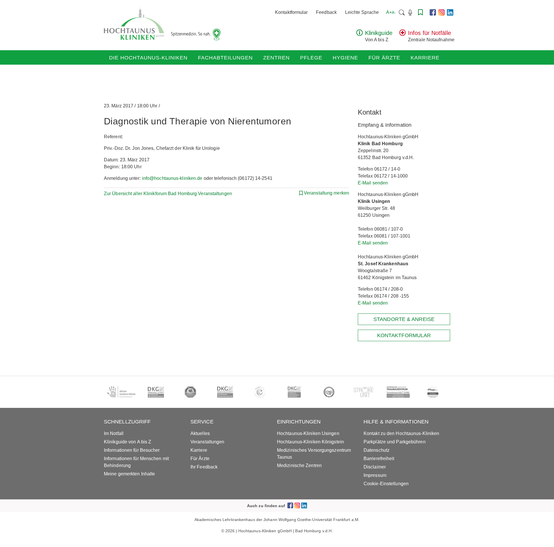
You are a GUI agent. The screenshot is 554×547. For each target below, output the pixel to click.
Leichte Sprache (362, 12)
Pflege (311, 58)
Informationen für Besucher (132, 450)
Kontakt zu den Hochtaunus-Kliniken (401, 433)
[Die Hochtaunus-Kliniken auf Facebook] (433, 12)
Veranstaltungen (207, 441)
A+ (391, 12)
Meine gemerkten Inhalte (129, 473)
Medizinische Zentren (299, 465)
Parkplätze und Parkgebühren (395, 441)
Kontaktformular (291, 12)
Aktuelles (200, 433)
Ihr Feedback (204, 466)
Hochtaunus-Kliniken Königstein (310, 441)
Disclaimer (375, 466)
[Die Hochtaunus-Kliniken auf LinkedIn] (450, 12)
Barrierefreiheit (379, 458)
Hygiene (345, 58)
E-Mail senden (373, 182)
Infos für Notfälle (429, 33)
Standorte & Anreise (404, 319)
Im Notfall (113, 433)
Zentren (276, 58)
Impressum (375, 475)
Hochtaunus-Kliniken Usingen (308, 433)
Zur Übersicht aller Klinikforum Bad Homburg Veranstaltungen (168, 193)
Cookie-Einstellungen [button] (386, 483)
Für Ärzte (384, 58)
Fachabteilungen (225, 58)
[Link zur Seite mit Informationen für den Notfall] (402, 34)
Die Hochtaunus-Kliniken (148, 58)
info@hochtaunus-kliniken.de (172, 178)
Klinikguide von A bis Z (127, 441)
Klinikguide (378, 33)
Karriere (425, 58)
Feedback (326, 12)
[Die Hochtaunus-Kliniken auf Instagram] (441, 12)
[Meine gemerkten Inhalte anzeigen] (420, 12)
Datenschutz (377, 450)
